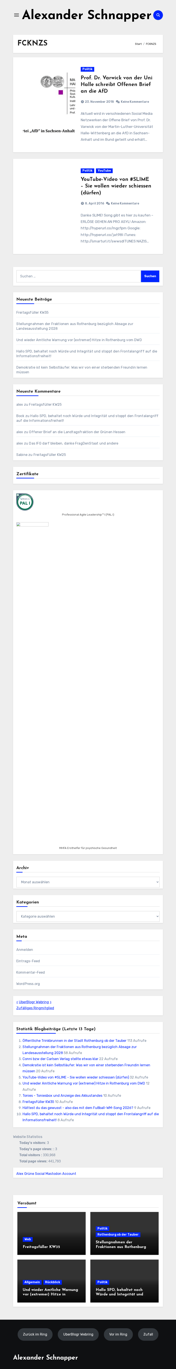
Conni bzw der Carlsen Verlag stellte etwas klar (60, 1059)
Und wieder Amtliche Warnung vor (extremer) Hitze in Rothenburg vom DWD (79, 340)
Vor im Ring (118, 1334)
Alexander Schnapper (87, 16)
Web (27, 1239)
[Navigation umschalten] (16, 15)
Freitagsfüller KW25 (45, 404)
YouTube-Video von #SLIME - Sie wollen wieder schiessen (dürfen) (76, 1077)
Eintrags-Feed (28, 961)
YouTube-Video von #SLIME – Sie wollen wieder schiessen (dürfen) (116, 186)
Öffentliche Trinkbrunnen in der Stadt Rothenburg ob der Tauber (74, 1041)
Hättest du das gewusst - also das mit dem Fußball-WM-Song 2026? (78, 1108)
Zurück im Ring (35, 1334)
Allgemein (32, 1282)
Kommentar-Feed (30, 972)
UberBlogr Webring (34, 1002)
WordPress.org (28, 984)
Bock (20, 416)
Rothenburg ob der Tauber (118, 1234)
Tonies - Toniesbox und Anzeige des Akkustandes (62, 1096)
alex (19, 404)
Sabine (21, 455)
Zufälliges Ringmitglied (35, 1008)
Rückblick (52, 1282)
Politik (87, 69)
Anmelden (24, 950)
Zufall (148, 1334)
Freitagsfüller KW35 (32, 312)
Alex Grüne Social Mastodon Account (46, 1174)
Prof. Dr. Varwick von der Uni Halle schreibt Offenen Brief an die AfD (116, 85)
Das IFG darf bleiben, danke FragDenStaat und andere (73, 443)
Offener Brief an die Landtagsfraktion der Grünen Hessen (77, 432)
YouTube (104, 170)
